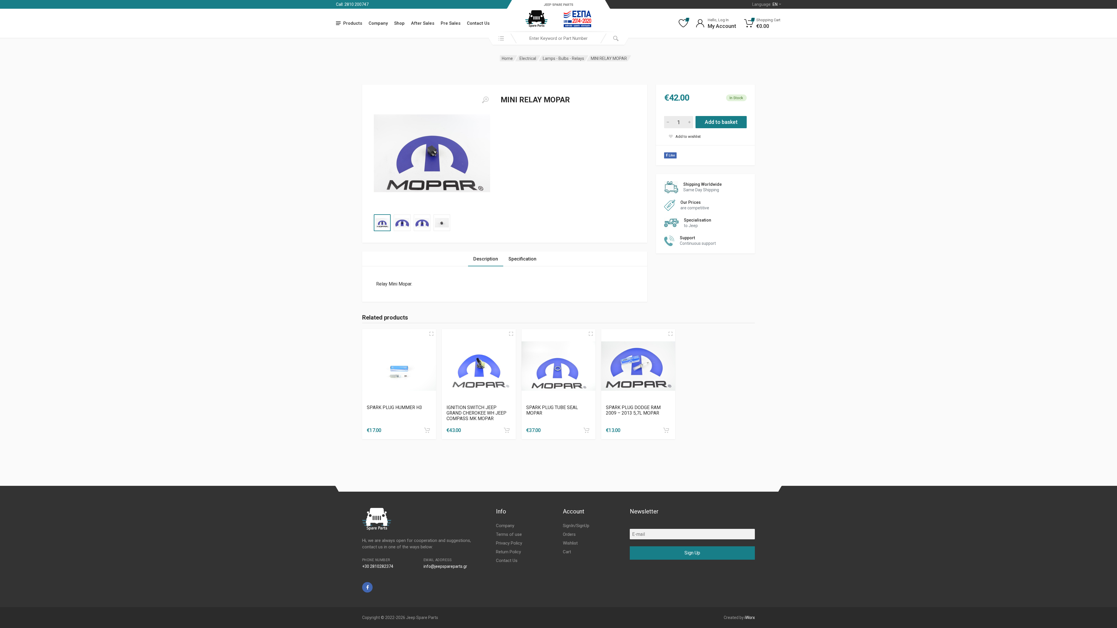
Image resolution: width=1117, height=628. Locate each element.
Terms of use (509, 534)
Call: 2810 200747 (352, 4)
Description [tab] (485, 259)
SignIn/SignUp (576, 525)
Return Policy (508, 551)
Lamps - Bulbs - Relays (563, 58)
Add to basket (721, 122)
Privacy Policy (509, 543)
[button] (427, 430)
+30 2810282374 (377, 566)
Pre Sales (450, 23)
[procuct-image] (399, 366)
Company (378, 23)
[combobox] (558, 38)
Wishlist (570, 543)
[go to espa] (577, 19)
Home (507, 58)
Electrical (528, 58)
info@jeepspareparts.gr (445, 566)
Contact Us (478, 23)
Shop (399, 23)
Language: (765, 4)
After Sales (422, 23)
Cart (567, 551)
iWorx (750, 617)
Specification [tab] (522, 259)
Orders (569, 534)
